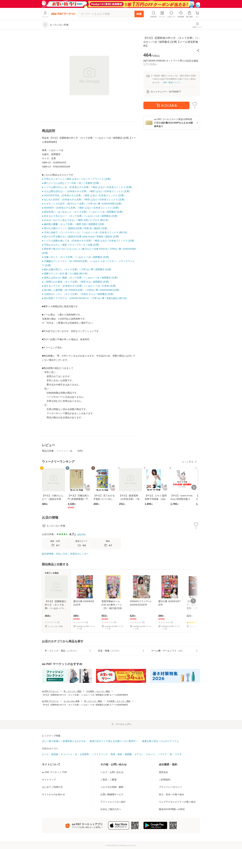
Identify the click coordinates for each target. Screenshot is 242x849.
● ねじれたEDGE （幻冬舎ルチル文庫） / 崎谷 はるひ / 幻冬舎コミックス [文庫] (83, 199)
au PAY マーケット (50, 691)
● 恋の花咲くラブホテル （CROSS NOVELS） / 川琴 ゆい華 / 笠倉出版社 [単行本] (84, 298)
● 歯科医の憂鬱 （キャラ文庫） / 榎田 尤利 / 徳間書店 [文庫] (73, 224)
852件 (81, 534)
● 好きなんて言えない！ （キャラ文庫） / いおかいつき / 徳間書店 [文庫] (79, 216)
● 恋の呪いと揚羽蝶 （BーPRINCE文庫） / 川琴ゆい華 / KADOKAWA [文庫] (80, 290)
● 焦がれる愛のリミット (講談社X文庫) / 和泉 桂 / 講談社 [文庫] (74, 228)
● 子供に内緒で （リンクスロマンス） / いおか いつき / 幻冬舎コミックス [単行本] (84, 232)
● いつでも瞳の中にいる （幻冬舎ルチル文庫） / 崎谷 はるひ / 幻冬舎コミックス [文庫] (87, 187)
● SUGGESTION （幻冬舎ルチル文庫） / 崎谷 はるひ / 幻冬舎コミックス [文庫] (83, 195)
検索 (139, 13)
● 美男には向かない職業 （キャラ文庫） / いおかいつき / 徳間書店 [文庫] (79, 277)
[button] (198, 50)
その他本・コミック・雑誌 (98, 691)
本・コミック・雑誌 (72, 691)
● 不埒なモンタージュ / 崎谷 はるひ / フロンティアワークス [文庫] (76, 179)
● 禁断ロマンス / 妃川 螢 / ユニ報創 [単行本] (64, 273)
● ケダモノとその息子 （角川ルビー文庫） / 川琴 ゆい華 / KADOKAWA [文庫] (81, 203)
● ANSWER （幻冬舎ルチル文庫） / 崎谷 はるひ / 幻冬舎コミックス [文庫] (80, 207)
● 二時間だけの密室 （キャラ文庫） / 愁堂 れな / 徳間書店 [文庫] (75, 281)
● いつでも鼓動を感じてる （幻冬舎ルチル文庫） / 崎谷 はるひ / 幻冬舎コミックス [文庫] (88, 240)
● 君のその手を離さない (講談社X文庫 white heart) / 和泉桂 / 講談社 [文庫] (80, 236)
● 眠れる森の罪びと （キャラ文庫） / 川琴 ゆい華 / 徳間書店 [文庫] (76, 269)
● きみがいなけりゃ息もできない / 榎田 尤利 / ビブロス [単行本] (75, 220)
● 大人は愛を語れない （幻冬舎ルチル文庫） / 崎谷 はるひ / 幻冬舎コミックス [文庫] (86, 191)
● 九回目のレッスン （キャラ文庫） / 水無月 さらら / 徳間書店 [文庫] (77, 294)
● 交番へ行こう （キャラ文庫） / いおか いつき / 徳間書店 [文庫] (75, 257)
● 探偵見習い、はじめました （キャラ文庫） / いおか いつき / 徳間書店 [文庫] (82, 212)
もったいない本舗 (71, 701)
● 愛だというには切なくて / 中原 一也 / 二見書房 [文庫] (70, 183)
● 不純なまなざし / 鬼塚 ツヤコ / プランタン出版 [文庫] (70, 244)
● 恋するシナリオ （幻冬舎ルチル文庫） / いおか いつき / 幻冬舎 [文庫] (79, 286)
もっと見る (187, 461)
